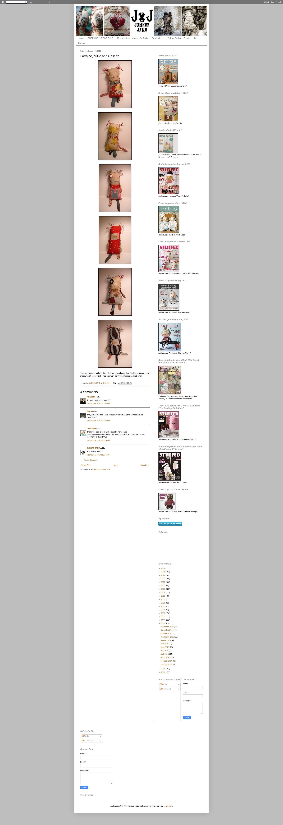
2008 (163, 672)
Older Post (144, 465)
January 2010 (166, 664)
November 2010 (167, 630)
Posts (164, 684)
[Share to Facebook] (127, 383)
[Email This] (119, 383)
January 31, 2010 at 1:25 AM (98, 403)
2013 (163, 613)
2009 (163, 669)
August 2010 (166, 640)
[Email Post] (114, 383)
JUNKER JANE (93, 448)
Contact (81, 43)
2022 (163, 582)
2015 (163, 606)
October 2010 (166, 633)
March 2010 (166, 658)
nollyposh (91, 397)
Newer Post (85, 465)
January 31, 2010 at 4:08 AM (98, 421)
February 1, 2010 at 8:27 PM (98, 455)
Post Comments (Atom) (100, 469)
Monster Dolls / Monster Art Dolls (132, 38)
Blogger (169, 806)
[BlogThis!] (122, 383)
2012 (163, 617)
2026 (163, 568)
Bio (195, 38)
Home (81, 38)
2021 (163, 586)
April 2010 (165, 654)
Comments (166, 689)
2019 (163, 593)
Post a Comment (90, 460)
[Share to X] (125, 383)
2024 (163, 575)
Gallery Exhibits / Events (178, 38)
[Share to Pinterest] (130, 383)
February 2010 (167, 661)
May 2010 (165, 651)
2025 (163, 572)
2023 (163, 579)
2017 (163, 599)
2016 (163, 603)
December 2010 (167, 627)
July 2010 (165, 644)
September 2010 (167, 637)
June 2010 (165, 647)
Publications (157, 38)
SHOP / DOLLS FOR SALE (100, 38)
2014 (163, 610)
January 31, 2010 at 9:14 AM (98, 440)
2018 (163, 596)
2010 (163, 624)
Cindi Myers (92, 429)
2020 (163, 589)
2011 (163, 620)
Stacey (90, 411)
